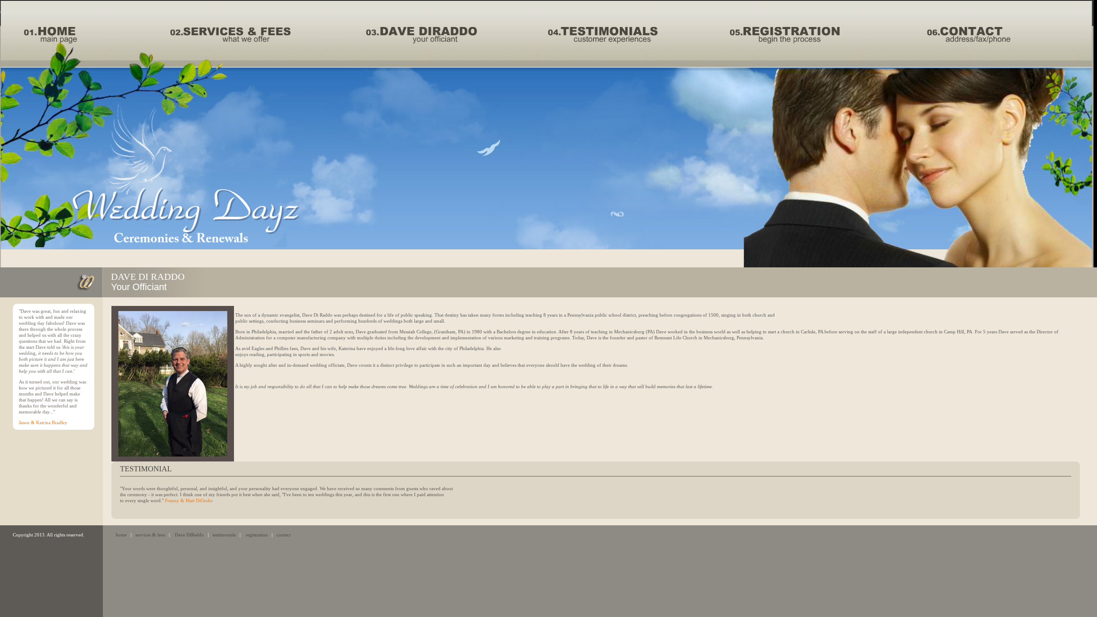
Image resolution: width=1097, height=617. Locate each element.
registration (257, 534)
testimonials (224, 534)
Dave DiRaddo (189, 534)
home (121, 534)
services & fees (150, 534)
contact (283, 534)
